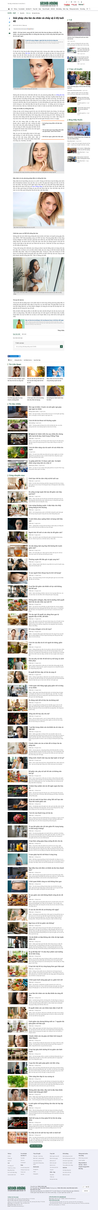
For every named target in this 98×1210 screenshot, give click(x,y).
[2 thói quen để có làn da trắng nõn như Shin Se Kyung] (36, 391)
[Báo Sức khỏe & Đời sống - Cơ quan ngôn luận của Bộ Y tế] (49, 4)
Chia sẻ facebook (13, 356)
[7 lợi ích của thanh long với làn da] (18, 818)
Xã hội (9, 1156)
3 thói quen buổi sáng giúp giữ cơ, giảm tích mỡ (46, 980)
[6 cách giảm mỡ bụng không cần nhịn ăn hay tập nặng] (18, 1108)
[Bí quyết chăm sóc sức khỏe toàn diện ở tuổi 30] (18, 1013)
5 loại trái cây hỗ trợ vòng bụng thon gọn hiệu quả (46, 966)
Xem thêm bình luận (18, 338)
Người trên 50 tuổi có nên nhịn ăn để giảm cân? (45, 532)
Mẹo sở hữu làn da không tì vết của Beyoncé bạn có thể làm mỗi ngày (44, 320)
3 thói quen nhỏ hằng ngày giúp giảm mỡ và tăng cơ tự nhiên (46, 687)
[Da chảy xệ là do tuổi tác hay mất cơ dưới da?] (18, 1138)
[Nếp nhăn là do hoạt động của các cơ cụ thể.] (38, 209)
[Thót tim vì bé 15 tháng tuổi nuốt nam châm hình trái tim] (78, 29)
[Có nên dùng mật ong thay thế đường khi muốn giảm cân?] (18, 551)
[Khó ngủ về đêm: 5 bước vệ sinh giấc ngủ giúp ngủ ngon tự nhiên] (18, 412)
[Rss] (88, 1187)
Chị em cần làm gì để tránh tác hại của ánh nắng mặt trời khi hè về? (35, 380)
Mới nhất (24, 334)
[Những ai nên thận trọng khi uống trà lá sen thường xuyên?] (72, 99)
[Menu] (87, 9)
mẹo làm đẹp (37, 360)
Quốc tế (9, 1160)
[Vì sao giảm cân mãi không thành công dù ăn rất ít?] (18, 900)
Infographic (35, 1174)
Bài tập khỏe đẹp (36, 13)
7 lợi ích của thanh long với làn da (41, 813)
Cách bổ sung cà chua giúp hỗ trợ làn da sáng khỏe (45, 1119)
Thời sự (15, 9)
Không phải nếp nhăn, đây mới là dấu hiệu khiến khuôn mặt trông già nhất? (46, 1091)
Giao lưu (22, 1160)
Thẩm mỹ (28, 13)
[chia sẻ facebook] (9, 18)
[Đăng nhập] (81, 2)
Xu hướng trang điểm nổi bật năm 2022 (52, 124)
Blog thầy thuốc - (71, 141)
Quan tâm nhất (16, 334)
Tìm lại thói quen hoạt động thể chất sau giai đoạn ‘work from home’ (52, 130)
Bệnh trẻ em (52, 1165)
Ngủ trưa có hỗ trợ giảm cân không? (41, 923)
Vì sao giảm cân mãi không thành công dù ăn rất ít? (46, 896)
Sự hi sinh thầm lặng (12, 1172)
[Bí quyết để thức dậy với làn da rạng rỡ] (18, 677)
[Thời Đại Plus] (81, 5)
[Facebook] (85, 1187)
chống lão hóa (60, 95)
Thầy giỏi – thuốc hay (38, 1156)
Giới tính (53, 9)
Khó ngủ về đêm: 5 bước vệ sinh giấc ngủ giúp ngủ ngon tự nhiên (45, 408)
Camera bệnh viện (12, 1174)
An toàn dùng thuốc (25, 1167)
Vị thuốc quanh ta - (82, 102)
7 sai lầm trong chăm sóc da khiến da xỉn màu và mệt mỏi (46, 728)
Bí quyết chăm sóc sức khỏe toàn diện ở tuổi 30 (45, 1008)
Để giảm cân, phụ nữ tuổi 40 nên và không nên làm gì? (45, 772)
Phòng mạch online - (34, 411)
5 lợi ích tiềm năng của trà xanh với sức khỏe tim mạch (46, 448)
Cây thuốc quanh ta (37, 1160)
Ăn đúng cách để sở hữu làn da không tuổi (44, 700)
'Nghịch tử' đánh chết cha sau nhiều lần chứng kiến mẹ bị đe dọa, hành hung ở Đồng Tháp (46, 435)
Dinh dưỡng (59, 9)
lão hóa (28, 53)
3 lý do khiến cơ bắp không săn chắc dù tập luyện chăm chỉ (46, 938)
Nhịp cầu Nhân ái (83, 1162)
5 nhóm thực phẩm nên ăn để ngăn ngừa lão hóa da (46, 787)
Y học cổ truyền (45, 9)
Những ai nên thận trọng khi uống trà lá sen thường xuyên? (83, 99)
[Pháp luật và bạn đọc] (74, 5)
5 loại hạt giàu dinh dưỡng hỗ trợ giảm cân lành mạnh (45, 1050)
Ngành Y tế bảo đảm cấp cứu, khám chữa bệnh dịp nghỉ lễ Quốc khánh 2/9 (83, 50)
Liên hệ (86, 1191)
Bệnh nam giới (53, 1162)
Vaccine (22, 1174)
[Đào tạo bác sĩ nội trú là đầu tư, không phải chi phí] (72, 159)
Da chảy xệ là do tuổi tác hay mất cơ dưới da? (45, 1133)
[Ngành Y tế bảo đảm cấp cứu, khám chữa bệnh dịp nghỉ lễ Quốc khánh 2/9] (72, 50)
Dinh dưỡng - (32, 423)
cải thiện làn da (28, 360)
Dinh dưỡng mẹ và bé (67, 1156)
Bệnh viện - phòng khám (38, 1158)
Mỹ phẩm (22, 13)
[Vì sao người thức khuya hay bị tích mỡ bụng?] (18, 578)
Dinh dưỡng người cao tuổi (69, 1158)
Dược (40, 9)
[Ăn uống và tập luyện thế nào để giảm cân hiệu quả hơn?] (18, 497)
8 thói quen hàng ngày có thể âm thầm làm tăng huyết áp (78, 87)
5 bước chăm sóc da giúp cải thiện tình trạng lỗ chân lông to (45, 1037)
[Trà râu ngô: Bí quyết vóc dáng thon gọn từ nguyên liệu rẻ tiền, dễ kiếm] (18, 619)
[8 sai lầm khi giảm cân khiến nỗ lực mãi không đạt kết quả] (18, 591)
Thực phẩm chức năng (68, 1165)
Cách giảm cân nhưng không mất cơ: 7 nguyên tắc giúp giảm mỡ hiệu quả (46, 1022)
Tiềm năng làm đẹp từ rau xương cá (41, 1076)
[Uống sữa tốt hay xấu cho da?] (18, 719)
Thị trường (82, 9)
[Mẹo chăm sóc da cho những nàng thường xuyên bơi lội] (55, 371)
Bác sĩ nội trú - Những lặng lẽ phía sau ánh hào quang (83, 149)
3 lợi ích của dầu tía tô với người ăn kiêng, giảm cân (45, 643)
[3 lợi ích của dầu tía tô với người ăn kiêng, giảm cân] (18, 648)
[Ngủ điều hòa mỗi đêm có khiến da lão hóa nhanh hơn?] (18, 873)
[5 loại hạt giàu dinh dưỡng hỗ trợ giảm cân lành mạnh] (18, 1054)
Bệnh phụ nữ (53, 1160)
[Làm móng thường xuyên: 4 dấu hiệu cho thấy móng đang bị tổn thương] (18, 510)
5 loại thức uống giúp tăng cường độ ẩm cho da (45, 841)
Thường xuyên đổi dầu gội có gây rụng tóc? (44, 559)
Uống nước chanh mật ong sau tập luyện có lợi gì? (46, 758)
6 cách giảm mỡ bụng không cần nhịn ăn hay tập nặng (46, 1104)
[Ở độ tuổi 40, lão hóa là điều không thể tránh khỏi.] (38, 73)
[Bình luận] (9, 33)
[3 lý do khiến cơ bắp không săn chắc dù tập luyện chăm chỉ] (18, 942)
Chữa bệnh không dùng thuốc (38, 1163)
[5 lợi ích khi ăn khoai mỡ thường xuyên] (18, 425)
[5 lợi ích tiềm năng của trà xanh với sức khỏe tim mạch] (18, 452)
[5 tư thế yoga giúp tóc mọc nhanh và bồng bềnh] (16, 391)
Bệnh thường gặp (54, 1158)
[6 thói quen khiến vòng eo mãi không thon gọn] (18, 886)
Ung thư (51, 1169)
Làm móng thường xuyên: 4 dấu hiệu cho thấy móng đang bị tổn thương (45, 506)
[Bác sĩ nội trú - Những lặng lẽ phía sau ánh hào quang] (72, 150)
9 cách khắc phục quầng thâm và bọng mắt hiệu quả (46, 520)
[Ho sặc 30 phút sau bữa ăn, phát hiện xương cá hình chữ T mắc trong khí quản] (72, 59)
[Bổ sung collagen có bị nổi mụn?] (18, 634)
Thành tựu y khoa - (34, 465)
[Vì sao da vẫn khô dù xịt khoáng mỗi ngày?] (18, 915)
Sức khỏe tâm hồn (54, 1167)
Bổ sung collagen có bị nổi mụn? (40, 629)
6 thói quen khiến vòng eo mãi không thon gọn (45, 881)
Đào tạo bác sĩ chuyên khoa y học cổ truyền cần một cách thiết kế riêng (78, 138)
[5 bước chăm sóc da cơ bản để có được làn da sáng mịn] (18, 748)
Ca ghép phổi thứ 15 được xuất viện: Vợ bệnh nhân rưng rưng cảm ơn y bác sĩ (45, 462)
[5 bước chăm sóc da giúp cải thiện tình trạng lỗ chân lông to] (18, 1041)
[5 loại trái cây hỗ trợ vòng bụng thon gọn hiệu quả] (18, 971)
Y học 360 (35, 9)
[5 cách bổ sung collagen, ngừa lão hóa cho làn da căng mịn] (16, 371)
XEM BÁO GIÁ (62, 1197)
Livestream (23, 1162)
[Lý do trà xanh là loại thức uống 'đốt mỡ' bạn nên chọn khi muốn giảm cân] (18, 804)
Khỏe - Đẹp (65, 9)
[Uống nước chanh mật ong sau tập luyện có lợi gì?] (18, 763)
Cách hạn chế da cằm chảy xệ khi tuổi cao (43, 478)
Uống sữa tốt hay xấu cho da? (39, 714)
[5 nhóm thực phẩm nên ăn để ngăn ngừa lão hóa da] (18, 791)
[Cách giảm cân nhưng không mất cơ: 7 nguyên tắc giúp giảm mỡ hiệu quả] (18, 1026)
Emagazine (35, 1169)
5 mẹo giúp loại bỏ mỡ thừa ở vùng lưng (43, 854)
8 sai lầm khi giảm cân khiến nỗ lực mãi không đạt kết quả (45, 587)
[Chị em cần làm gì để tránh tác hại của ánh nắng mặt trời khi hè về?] (36, 371)
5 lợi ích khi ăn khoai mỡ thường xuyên (42, 420)
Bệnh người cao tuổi (54, 1156)
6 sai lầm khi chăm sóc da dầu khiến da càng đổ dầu (46, 994)
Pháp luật (10, 1158)
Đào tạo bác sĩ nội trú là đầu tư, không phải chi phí (83, 157)
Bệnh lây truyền (66, 1174)
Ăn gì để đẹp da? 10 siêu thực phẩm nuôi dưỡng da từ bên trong (46, 953)
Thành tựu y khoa (11, 1167)
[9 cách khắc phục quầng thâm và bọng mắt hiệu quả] (18, 524)
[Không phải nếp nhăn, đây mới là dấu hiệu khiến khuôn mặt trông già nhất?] (18, 1095)
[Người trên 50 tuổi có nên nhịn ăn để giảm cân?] (18, 537)
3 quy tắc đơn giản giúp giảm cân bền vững (44, 1063)
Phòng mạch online (74, 9)
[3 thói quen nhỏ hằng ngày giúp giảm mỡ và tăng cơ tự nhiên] (18, 691)
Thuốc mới (23, 1172)
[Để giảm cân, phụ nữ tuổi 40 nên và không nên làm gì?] (18, 776)
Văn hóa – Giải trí (83, 1164)
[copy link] (9, 25)
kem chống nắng (37, 186)
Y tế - (68, 41)
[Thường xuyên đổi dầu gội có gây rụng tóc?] (18, 564)
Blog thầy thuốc (75, 120)
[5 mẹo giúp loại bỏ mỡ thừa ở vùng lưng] (18, 859)
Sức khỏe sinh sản (67, 1172)
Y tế (11, 9)
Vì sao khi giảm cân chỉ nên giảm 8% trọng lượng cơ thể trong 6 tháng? (46, 827)
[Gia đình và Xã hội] (67, 5)
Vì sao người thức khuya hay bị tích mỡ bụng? (45, 573)
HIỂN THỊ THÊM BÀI (36, 1146)
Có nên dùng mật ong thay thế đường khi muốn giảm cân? (45, 547)
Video (34, 1171)
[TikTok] (66, 2)
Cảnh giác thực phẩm (67, 1162)
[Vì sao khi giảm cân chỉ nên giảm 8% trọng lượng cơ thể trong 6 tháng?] (18, 831)
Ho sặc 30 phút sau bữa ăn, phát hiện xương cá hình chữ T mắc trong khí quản (83, 59)
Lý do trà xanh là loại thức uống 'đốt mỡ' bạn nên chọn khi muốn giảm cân (46, 800)
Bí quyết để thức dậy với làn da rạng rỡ (42, 672)
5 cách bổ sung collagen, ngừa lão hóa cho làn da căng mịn (41, 40)
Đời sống (81, 1168)
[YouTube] (71, 1)
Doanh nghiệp (82, 1160)
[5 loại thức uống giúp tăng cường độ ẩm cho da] (18, 846)
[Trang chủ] (9, 9)
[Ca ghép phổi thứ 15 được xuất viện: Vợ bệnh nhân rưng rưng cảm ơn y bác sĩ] (18, 466)
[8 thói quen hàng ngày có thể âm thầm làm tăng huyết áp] (78, 78)
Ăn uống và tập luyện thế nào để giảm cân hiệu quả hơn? (45, 493)
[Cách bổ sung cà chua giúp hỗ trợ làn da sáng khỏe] (18, 1123)
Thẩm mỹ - (31, 481)
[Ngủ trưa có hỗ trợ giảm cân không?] (18, 928)
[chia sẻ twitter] (9, 22)
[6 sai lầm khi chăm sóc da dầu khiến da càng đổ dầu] (18, 998)
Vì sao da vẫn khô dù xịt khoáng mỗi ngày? (44, 910)
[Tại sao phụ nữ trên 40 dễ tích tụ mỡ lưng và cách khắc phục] (18, 664)
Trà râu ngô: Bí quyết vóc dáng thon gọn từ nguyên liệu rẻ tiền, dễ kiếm (44, 615)
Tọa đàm (23, 1158)
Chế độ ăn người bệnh (68, 1160)
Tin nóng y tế (10, 1165)
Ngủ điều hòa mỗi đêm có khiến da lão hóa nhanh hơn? (46, 869)
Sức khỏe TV (28, 9)
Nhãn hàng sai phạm (83, 1158)
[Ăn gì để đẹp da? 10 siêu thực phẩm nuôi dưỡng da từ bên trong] (18, 957)
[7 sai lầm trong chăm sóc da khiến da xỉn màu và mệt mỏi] (18, 732)
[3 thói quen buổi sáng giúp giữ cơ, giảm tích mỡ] (18, 985)
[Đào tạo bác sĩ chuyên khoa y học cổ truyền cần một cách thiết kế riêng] (78, 129)
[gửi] (61, 346)
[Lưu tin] (9, 29)
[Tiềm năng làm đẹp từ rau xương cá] (18, 1081)
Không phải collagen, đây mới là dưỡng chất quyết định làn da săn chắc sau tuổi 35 (46, 601)
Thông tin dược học (25, 1169)
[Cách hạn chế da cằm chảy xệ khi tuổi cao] (18, 483)
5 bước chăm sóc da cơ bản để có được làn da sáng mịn (45, 744)
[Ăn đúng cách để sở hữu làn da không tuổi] (18, 705)
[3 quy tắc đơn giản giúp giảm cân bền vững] (18, 1068)
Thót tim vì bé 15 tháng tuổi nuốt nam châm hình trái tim (77, 38)
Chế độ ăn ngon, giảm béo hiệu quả (52, 136)
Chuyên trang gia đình (84, 1166)
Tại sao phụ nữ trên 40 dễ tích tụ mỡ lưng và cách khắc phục (46, 660)
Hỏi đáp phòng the (67, 1170)
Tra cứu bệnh (21, 9)
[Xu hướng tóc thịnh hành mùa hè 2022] (55, 391)
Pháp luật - (31, 438)
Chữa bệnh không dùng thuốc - (74, 90)
